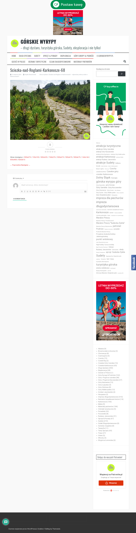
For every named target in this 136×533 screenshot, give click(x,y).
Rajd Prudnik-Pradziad (102, 247)
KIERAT (112, 212)
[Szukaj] (121, 73)
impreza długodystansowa (107, 204)
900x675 (27, 157)
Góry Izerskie (101, 187)
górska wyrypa (105, 181)
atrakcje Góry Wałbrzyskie (118, 154)
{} (46, 191)
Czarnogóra (102, 356)
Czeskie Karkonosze (105, 366)
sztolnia (98, 259)
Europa (114, 178)
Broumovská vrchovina (106, 351)
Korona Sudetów (118, 212)
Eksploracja (65, 55)
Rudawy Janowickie (103, 250)
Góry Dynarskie (100, 185)
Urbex (100, 435)
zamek (109, 270)
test (108, 259)
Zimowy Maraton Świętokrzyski (106, 273)
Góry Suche (99, 192)
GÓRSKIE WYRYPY (38, 41)
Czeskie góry (112, 171)
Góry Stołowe (117, 190)
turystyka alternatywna (102, 261)
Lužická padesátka (101, 215)
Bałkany (118, 163)
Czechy (113, 168)
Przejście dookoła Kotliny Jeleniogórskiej (105, 235)
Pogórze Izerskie (108, 229)
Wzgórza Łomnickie (105, 440)
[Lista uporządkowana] (33, 191)
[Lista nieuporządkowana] (35, 191)
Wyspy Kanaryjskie (101, 270)
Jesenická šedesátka (101, 209)
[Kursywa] (24, 191)
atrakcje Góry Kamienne (103, 154)
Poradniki (101, 411)
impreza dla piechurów (109, 198)
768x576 (52, 157)
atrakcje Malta (119, 157)
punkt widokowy (104, 239)
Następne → (25, 165)
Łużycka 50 (120, 273)
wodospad (112, 268)
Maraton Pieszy (103, 218)
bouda (98, 166)
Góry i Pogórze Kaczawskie (108, 380)
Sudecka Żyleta (118, 252)
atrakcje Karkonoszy (105, 157)
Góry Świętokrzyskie (103, 195)
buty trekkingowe (113, 166)
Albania (98, 143)
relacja (111, 247)
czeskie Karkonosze (104, 174)
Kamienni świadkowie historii (109, 399)
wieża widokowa (102, 268)
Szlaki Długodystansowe (60, 61)
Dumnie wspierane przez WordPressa (23, 529)
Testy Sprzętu (103, 431)
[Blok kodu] (41, 191)
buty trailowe (104, 166)
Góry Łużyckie (120, 192)
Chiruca (107, 169)
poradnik (117, 229)
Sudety (37, 55)
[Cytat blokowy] (38, 191)
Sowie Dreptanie (100, 252)
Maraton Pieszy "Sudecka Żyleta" (110, 223)
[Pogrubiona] (22, 191)
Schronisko (115, 249)
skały (121, 249)
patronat (117, 226)
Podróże (99, 229)
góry (118, 181)
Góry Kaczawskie (114, 188)
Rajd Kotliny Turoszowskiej (105, 245)
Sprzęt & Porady (50, 55)
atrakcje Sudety (105, 162)
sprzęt (108, 252)
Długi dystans (25, 55)
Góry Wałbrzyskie (110, 192)
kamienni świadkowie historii (115, 209)
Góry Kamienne (101, 190)
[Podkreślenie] (27, 191)
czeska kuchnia (101, 171)
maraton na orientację (117, 215)
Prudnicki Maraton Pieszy (103, 231)
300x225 (44, 157)
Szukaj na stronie (103, 69)
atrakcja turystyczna (108, 146)
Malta (108, 215)
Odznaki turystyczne (37, 61)
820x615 (21, 160)
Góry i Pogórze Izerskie (107, 378)
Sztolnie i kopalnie (105, 426)
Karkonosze (102, 212)
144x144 (85, 157)
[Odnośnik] (44, 191)
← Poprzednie (15, 165)
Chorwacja (102, 353)
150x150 (35, 157)
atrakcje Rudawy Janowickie (106, 160)
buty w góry (100, 169)
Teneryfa (103, 259)
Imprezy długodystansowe (108, 397)
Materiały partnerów (83, 61)
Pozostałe (102, 414)
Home (14, 55)
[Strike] (30, 191)
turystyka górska (106, 264)
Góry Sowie (110, 190)
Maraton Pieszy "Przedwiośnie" (105, 220)
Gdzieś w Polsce (18, 61)
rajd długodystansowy (102, 242)
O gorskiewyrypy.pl (105, 55)
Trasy (100, 433)
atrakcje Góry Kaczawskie (105, 152)
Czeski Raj (102, 361)
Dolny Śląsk (103, 177)
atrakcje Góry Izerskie (105, 149)
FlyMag (47, 529)
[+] (49, 191)
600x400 (13, 160)
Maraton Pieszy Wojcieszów (104, 226)
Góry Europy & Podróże (84, 55)
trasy (112, 259)
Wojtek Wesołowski (30, 74)
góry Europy (110, 185)
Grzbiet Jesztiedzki (105, 392)
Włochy (101, 438)
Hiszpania (114, 195)
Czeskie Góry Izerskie (106, 363)
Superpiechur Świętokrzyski (113, 256)
